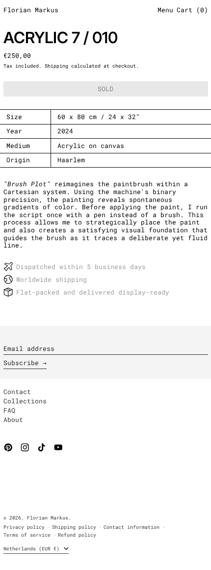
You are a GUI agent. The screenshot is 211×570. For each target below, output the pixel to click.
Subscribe (21, 362)
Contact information (131, 526)
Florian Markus (30, 10)
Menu (165, 10)
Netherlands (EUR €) (32, 548)
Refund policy (77, 534)
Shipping (56, 65)
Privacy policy (24, 526)
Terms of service (27, 534)
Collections (25, 401)
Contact (17, 391)
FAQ (9, 410)
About (13, 419)
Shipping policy (74, 526)
